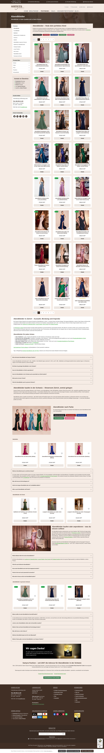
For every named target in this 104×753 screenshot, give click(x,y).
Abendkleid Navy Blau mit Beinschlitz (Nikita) (62, 232)
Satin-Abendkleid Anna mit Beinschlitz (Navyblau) (42, 299)
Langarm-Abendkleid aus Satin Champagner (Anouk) (78, 512)
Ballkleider (16, 32)
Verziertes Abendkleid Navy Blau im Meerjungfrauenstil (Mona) (62, 98)
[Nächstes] (92, 453)
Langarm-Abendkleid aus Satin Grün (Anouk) (52, 512)
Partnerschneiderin (68, 537)
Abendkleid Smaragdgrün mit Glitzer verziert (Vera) (82, 165)
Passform (15, 69)
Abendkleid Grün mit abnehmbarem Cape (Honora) (42, 98)
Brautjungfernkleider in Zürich (79, 338)
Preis (14, 67)
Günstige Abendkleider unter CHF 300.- (30, 350)
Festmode (15, 26)
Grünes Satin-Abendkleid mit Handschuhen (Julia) (62, 299)
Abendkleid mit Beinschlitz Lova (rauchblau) (42, 199)
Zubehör (15, 39)
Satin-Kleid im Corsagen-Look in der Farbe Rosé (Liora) (82, 199)
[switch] (100, 746)
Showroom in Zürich (19, 327)
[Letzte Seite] (53, 39)
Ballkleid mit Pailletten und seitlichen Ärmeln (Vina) (25, 512)
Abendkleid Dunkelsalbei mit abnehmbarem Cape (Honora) (62, 65)
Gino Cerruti (16, 51)
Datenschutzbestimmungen (81, 698)
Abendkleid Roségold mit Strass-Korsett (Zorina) (62, 266)
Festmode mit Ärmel (18, 56)
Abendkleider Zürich (17, 53)
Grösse (14, 62)
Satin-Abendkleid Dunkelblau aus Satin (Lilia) (82, 301)
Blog (55, 696)
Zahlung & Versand (79, 694)
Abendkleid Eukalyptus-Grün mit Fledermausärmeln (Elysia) (42, 132)
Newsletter (56, 698)
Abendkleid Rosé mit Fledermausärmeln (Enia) (42, 65)
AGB (76, 700)
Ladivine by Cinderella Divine (19, 44)
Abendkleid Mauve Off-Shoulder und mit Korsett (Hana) (82, 266)
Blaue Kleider (54, 34)
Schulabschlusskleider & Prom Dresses (65, 341)
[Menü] (102, 739)
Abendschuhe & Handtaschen (19, 35)
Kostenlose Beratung (34, 1)
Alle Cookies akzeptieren (87, 751)
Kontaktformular (23, 107)
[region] (52, 453)
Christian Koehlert (17, 46)
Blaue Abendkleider (82, 415)
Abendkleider (16, 28)
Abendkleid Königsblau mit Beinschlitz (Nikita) (52, 457)
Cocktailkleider (16, 30)
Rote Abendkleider (71, 415)
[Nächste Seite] (51, 39)
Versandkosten (48, 745)
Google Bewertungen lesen (60, 673)
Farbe (14, 65)
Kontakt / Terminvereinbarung (60, 690)
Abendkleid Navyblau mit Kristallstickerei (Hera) (82, 232)
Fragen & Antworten (79, 696)
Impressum (77, 701)
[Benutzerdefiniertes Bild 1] (77, 717)
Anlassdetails (16, 72)
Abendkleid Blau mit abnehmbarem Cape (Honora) (82, 65)
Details (42, 71)
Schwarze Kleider (38, 34)
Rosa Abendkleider (69, 418)
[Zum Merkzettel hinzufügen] (48, 61)
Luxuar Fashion (17, 49)
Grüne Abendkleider (59, 418)
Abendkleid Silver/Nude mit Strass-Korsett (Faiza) (42, 232)
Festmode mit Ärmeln (29, 344)
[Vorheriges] (12, 453)
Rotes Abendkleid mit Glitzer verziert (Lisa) (42, 266)
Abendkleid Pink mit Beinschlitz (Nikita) (25, 456)
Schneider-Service (58, 694)
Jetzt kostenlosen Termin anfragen (21, 347)
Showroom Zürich (88, 1)
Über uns (77, 692)
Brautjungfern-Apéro (58, 692)
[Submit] (63, 734)
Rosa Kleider (71, 34)
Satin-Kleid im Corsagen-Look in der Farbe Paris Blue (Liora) (42, 165)
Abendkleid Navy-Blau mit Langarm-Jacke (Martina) (82, 132)
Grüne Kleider (63, 34)
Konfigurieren (62, 751)
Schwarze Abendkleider (59, 415)
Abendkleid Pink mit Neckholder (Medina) (78, 456)
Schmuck (15, 37)
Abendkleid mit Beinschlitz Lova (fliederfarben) (62, 199)
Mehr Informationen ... (48, 751)
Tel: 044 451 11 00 (16, 2)
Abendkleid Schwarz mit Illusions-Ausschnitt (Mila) (62, 132)
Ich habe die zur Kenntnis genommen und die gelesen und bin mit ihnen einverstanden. (52, 738)
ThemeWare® (64, 746)
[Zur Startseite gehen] (17, 7)
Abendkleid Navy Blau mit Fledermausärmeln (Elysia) (82, 98)
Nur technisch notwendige (73, 751)
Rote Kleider (46, 34)
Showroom (88, 29)
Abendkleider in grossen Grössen (20, 42)
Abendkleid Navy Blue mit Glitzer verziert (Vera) (62, 165)
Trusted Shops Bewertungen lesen (45, 673)
